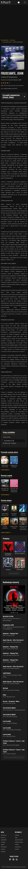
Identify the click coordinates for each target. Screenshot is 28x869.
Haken (4, 695)
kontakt (17, 849)
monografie (4, 846)
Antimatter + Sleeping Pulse (10, 633)
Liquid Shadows (7, 673)
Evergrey (8, 569)
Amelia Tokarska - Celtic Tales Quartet (13, 640)
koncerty (3, 837)
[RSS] (17, 859)
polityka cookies (19, 842)
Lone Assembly (7, 721)
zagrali (2, 844)
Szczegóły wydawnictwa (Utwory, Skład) (11, 96)
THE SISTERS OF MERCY (9, 708)
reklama (17, 844)
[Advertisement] (14, 21)
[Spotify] (13, 859)
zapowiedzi (3, 839)
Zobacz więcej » (6, 532)
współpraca (18, 846)
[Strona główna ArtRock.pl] (6, 2)
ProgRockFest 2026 (8, 625)
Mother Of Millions (20, 553)
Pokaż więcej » (5, 469)
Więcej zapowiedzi (14, 573)
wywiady (3, 851)
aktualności (3, 835)
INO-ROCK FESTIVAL (8, 616)
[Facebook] (10, 859)
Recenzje (12, 40)
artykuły (3, 849)
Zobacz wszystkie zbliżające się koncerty (14, 757)
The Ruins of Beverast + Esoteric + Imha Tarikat (13, 742)
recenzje (3, 842)
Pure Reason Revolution (8, 554)
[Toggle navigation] (25, 2)
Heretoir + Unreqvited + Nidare (11, 701)
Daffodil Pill (20, 569)
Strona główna (5, 40)
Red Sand (5, 688)
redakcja (17, 835)
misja (16, 837)
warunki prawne (19, 839)
